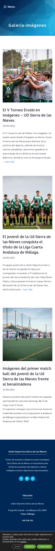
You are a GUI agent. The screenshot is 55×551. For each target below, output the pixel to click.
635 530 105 (27, 520)
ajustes (23, 541)
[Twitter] (27, 478)
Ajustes (17, 547)
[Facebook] (21, 478)
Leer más (9, 161)
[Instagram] (32, 478)
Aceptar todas (45, 547)
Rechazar (29, 547)
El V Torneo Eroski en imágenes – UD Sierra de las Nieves (27, 115)
